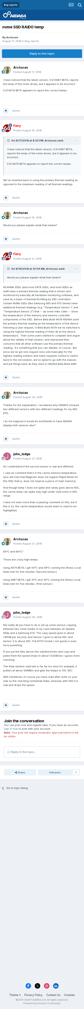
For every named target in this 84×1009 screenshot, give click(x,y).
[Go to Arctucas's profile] (7, 70)
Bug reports (32, 41)
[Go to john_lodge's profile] (7, 456)
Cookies (69, 995)
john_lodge (21, 454)
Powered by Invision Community (42, 1003)
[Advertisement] (42, 838)
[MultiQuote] (6, 110)
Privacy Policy (33, 995)
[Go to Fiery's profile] (7, 128)
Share (21, 772)
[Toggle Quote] (9, 140)
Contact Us (53, 995)
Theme (14, 995)
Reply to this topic (42, 53)
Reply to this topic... (23, 752)
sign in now (11, 728)
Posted (27, 71)
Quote (16, 110)
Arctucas (12, 37)
